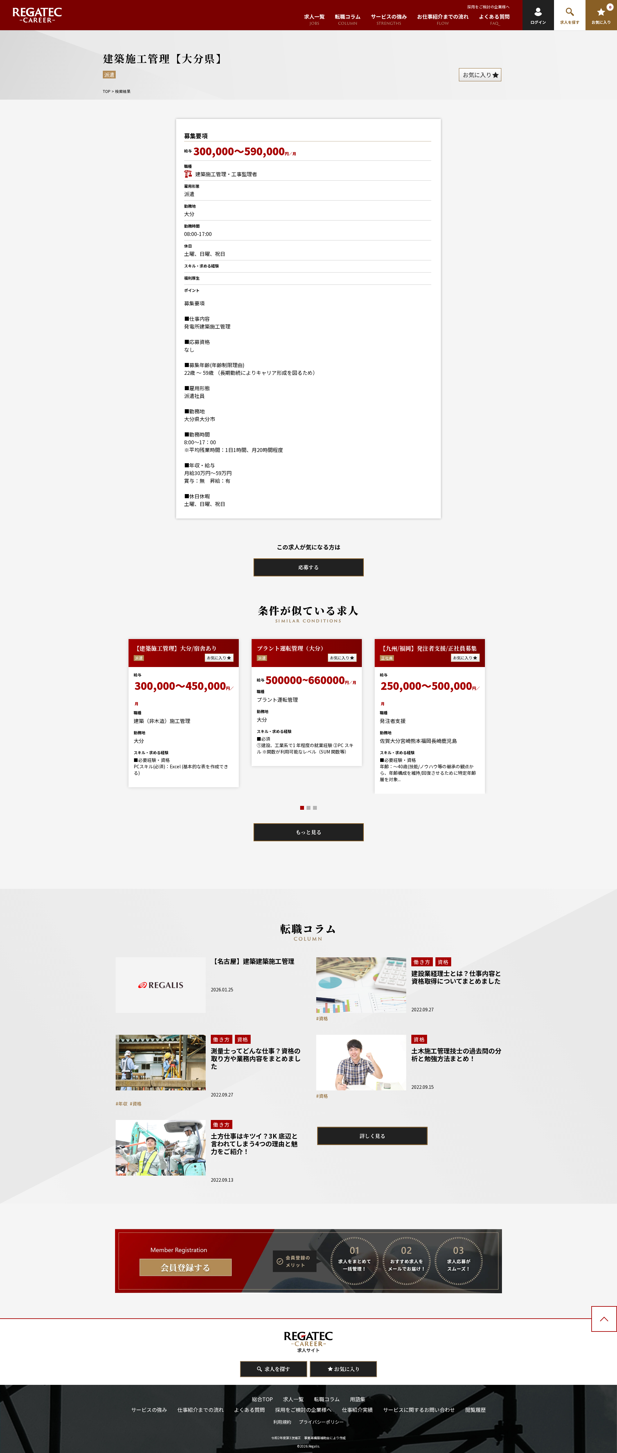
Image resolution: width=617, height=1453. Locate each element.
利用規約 (282, 1422)
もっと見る (308, 832)
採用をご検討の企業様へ (488, 6)
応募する (308, 567)
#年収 (121, 1103)
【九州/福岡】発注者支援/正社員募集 (428, 648)
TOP (107, 91)
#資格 (322, 1018)
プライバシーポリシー (321, 1422)
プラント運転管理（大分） (291, 648)
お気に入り (216, 657)
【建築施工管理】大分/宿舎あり (175, 648)
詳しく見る (372, 1136)
